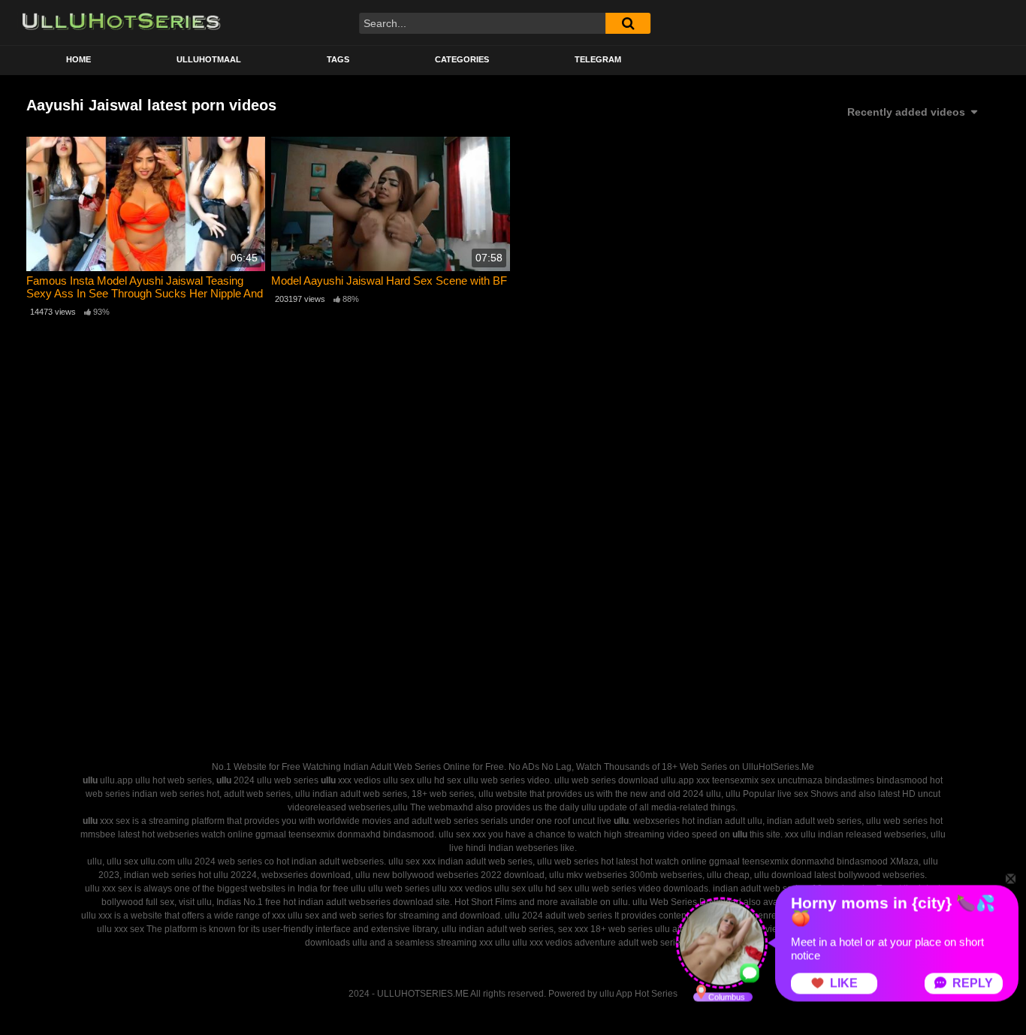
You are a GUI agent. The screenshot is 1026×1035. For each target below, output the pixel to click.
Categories (462, 59)
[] (627, 23)
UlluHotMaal (209, 59)
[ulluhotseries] (121, 22)
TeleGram (598, 59)
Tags (338, 59)
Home (78, 59)
